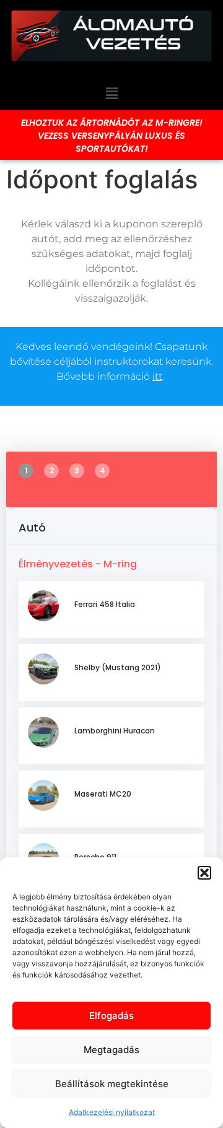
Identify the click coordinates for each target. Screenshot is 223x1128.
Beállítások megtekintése (111, 1084)
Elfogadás (111, 1015)
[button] (204, 873)
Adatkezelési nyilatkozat (112, 1112)
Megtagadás (111, 1050)
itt (157, 376)
